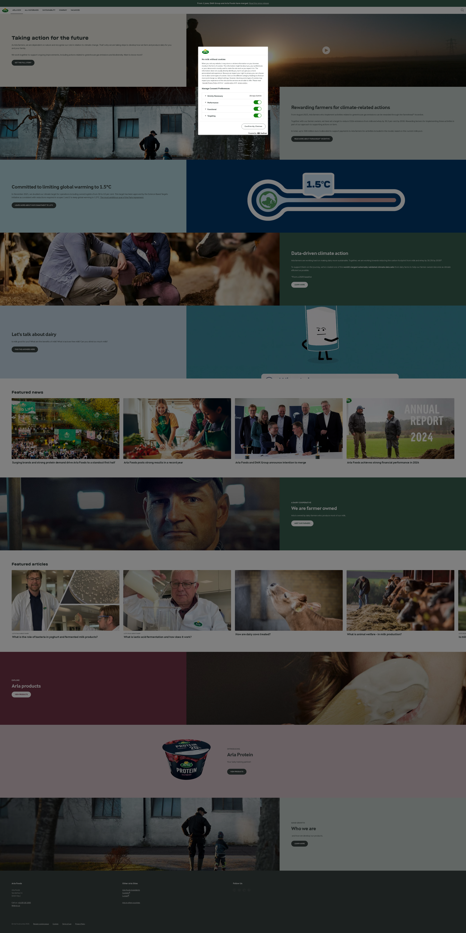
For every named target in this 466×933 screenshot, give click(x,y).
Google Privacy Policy (209, 83)
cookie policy (229, 83)
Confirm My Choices (253, 126)
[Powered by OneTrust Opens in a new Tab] (257, 133)
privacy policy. (242, 83)
